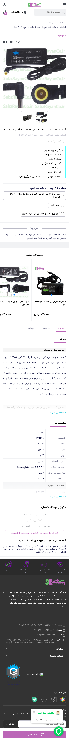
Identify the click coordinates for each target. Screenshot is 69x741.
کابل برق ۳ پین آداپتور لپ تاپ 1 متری (41, 213)
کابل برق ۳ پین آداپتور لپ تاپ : (47, 188)
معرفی (61, 328)
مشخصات (46, 328)
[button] (51, 295)
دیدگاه (31, 328)
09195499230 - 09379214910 (43, 630)
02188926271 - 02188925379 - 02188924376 (37, 625)
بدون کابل (55, 205)
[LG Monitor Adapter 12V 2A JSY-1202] (50, 282)
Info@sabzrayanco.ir (46, 635)
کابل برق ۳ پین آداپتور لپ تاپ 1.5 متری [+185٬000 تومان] (35, 196)
